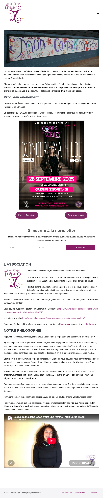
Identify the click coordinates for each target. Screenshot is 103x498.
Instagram (91, 324)
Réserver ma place (76, 215)
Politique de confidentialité (73, 493)
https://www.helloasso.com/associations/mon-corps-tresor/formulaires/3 (53, 318)
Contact (93, 493)
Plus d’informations (26, 215)
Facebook (64, 324)
